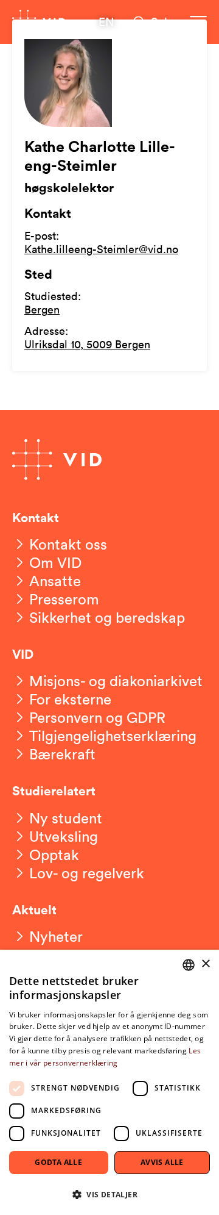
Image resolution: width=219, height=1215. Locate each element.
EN (106, 21)
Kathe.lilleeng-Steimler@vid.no (101, 249)
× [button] (205, 964)
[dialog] (109, 1082)
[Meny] (198, 22)
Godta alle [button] (58, 1162)
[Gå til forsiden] (39, 22)
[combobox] (188, 965)
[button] (109, 1194)
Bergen (42, 309)
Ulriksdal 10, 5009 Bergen (87, 344)
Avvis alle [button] (162, 1162)
